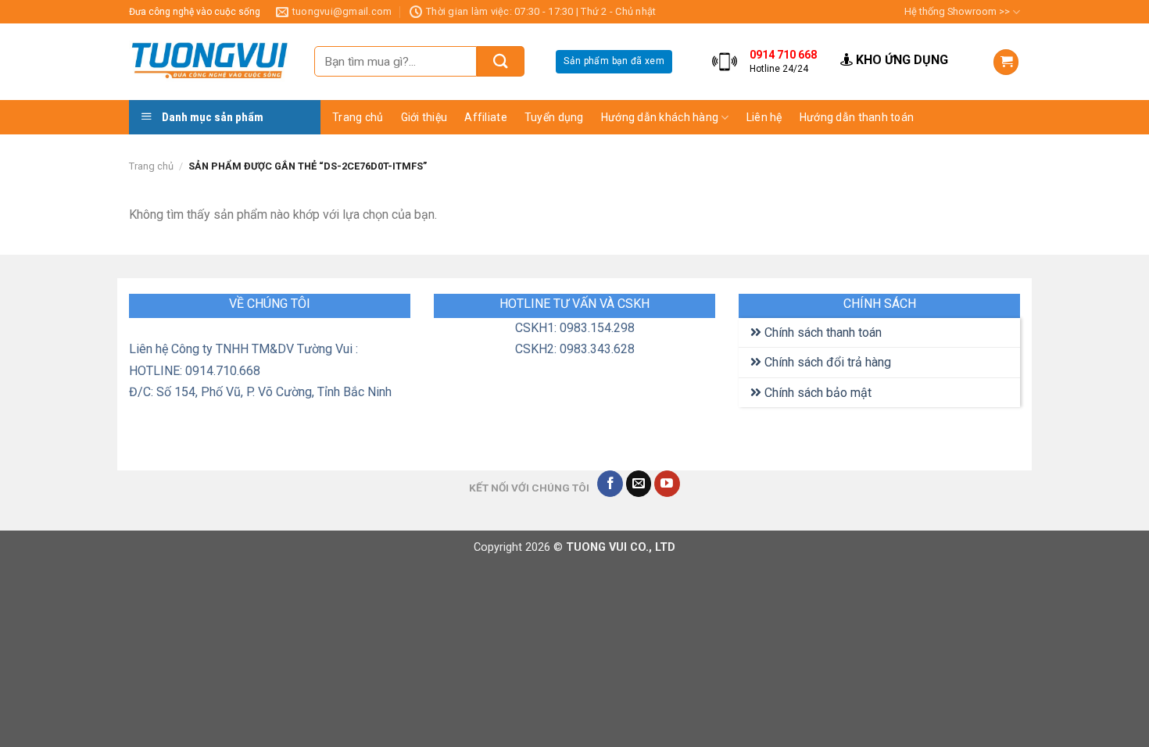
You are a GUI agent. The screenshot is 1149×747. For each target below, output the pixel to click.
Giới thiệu (424, 117)
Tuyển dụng (554, 117)
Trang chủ (358, 117)
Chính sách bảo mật (816, 392)
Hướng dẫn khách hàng (660, 117)
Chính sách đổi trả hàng (826, 362)
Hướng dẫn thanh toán (857, 117)
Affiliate (485, 117)
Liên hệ (764, 117)
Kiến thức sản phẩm (802, 146)
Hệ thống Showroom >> (957, 11)
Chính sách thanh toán (821, 332)
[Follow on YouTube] (667, 483)
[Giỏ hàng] (1005, 62)
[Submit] (500, 61)
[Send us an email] (639, 483)
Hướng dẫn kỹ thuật (802, 176)
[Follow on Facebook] (610, 483)
